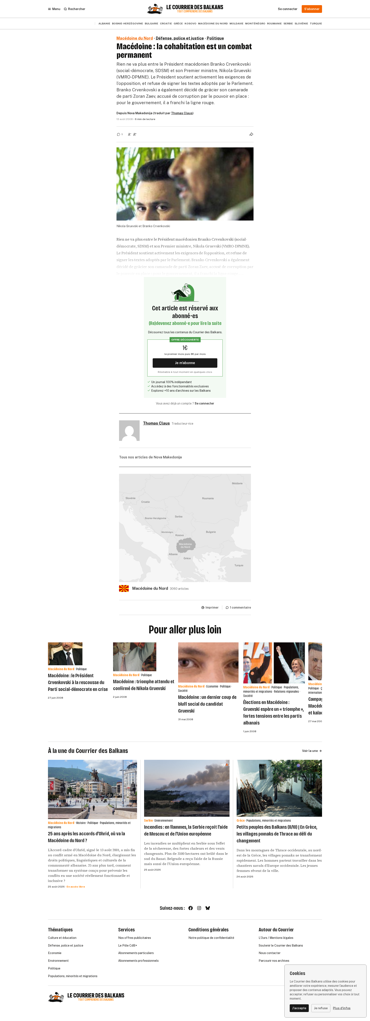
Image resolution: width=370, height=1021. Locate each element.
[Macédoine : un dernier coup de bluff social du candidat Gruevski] (208, 662)
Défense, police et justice (180, 38)
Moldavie (236, 23)
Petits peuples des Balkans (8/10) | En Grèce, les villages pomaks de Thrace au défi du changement (277, 834)
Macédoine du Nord (213, 23)
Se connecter (204, 403)
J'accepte (299, 1008)
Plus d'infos (342, 1008)
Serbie (288, 23)
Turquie (316, 23)
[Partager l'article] (251, 134)
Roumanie (274, 23)
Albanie (104, 23)
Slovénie (301, 23)
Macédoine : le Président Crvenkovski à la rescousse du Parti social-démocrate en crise (78, 682)
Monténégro (255, 23)
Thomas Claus (181, 113)
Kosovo (190, 23)
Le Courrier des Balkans (194, 7)
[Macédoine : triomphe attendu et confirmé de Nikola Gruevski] (134, 656)
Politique (215, 38)
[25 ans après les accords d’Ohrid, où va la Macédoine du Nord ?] (92, 789)
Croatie (166, 23)
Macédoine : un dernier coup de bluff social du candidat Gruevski (207, 704)
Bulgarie (151, 23)
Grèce (178, 23)
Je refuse (321, 1008)
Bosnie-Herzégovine (127, 23)
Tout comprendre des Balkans (195, 11)
